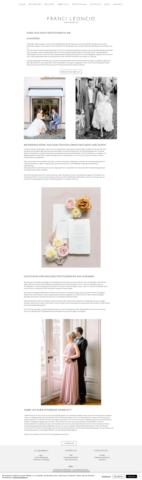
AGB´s (71, 466)
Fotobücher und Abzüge (41, 460)
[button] (77, 227)
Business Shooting (71, 460)
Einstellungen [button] (106, 476)
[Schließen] (139, 476)
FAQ (71, 455)
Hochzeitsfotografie (41, 457)
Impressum (102, 460)
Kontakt (102, 455)
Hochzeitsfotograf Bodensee (62, 469)
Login (41, 455)
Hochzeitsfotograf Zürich (80, 469)
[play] (96, 266)
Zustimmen (131, 476)
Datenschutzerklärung (102, 457)
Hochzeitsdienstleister (71, 457)
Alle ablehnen (118, 476)
